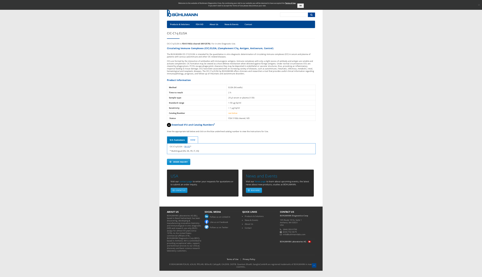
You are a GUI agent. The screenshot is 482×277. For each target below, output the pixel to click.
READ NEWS (255, 190)
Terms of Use (232, 259)
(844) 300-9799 (290, 229)
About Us (214, 24)
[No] (479, 5)
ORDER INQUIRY (180, 162)
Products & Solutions (180, 24)
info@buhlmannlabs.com (294, 234)
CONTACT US (180, 190)
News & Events (231, 24)
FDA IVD (199, 24)
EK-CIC (187, 146)
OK (300, 6)
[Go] (311, 15)
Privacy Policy (249, 259)
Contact (248, 24)
